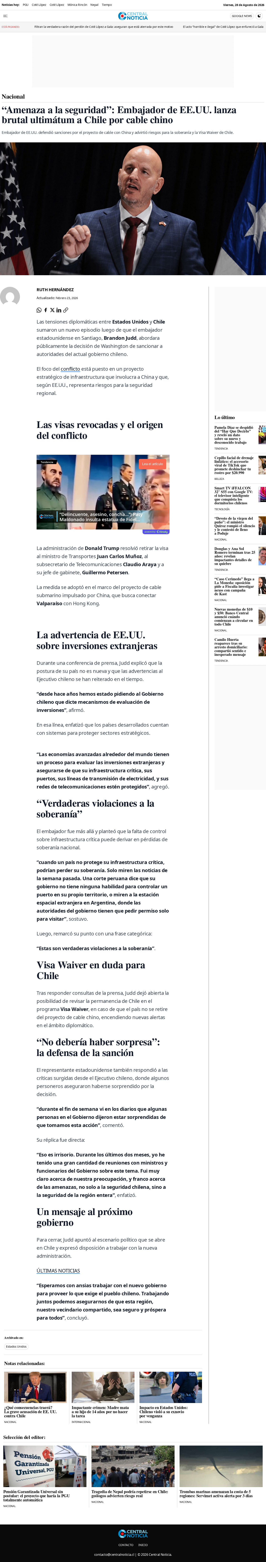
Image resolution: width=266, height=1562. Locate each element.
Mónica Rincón (77, 5)
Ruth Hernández (55, 289)
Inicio (143, 1545)
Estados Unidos (16, 1346)
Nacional (13, 96)
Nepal (94, 5)
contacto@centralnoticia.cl (114, 1554)
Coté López (39, 5)
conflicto (70, 368)
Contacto (125, 1545)
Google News (242, 16)
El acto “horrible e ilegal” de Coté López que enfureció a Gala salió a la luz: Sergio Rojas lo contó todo (157, 27)
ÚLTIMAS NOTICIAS (58, 1270)
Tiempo (107, 5)
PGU (25, 5)
